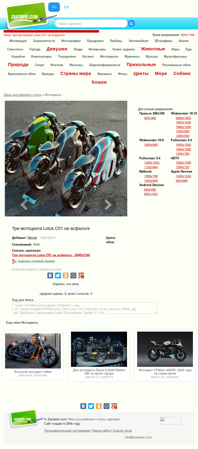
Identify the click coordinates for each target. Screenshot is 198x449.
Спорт (39, 64)
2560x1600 (183, 118)
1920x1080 (183, 162)
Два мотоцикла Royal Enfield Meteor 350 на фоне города (99, 371)
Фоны (122, 73)
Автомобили (138, 40)
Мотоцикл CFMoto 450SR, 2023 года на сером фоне (165, 371)
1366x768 (151, 176)
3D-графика (163, 40)
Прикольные (141, 64)
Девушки (57, 48)
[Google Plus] (81, 275)
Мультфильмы (175, 56)
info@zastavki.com (138, 437)
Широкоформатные (104, 64)
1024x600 (151, 180)
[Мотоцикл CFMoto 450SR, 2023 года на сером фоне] (165, 349)
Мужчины (132, 56)
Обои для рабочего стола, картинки (94, 419)
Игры (175, 49)
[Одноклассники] (66, 275)
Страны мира (75, 73)
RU (54, 7)
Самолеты (15, 49)
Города (34, 49)
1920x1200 (183, 122)
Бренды (48, 73)
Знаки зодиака (123, 49)
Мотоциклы (109, 56)
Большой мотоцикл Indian (33, 371)
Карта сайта (101, 430)
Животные (153, 48)
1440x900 (182, 131)
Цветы (141, 73)
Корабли (18, 56)
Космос (88, 56)
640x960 (182, 180)
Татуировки (67, 56)
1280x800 (182, 136)
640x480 (150, 189)
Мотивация (18, 40)
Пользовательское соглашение (67, 430)
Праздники (95, 40)
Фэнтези (56, 64)
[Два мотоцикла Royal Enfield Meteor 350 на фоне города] (99, 349)
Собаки (182, 73)
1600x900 (151, 144)
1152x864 (151, 167)
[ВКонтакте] (50, 275)
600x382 (150, 118)
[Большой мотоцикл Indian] (33, 351)
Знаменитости (44, 40)
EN (66, 7)
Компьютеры (41, 56)
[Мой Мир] (73, 275)
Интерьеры (97, 49)
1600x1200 (183, 144)
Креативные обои (21, 73)
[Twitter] (58, 275)
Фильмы (76, 64)
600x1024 (151, 194)
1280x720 (182, 167)
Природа (18, 64)
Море (161, 73)
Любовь (116, 40)
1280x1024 (151, 162)
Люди (78, 49)
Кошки (99, 82)
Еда (188, 49)
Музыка (152, 56)
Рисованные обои (176, 64)
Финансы (104, 73)
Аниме (183, 40)
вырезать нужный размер (36, 260)
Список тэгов (122, 430)
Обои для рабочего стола (22, 94)
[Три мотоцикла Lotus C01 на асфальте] (66, 158)
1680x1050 (183, 127)
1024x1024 (183, 176)
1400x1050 (183, 149)
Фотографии (71, 40)
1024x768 (182, 153)
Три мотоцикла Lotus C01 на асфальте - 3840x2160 (51, 255)
